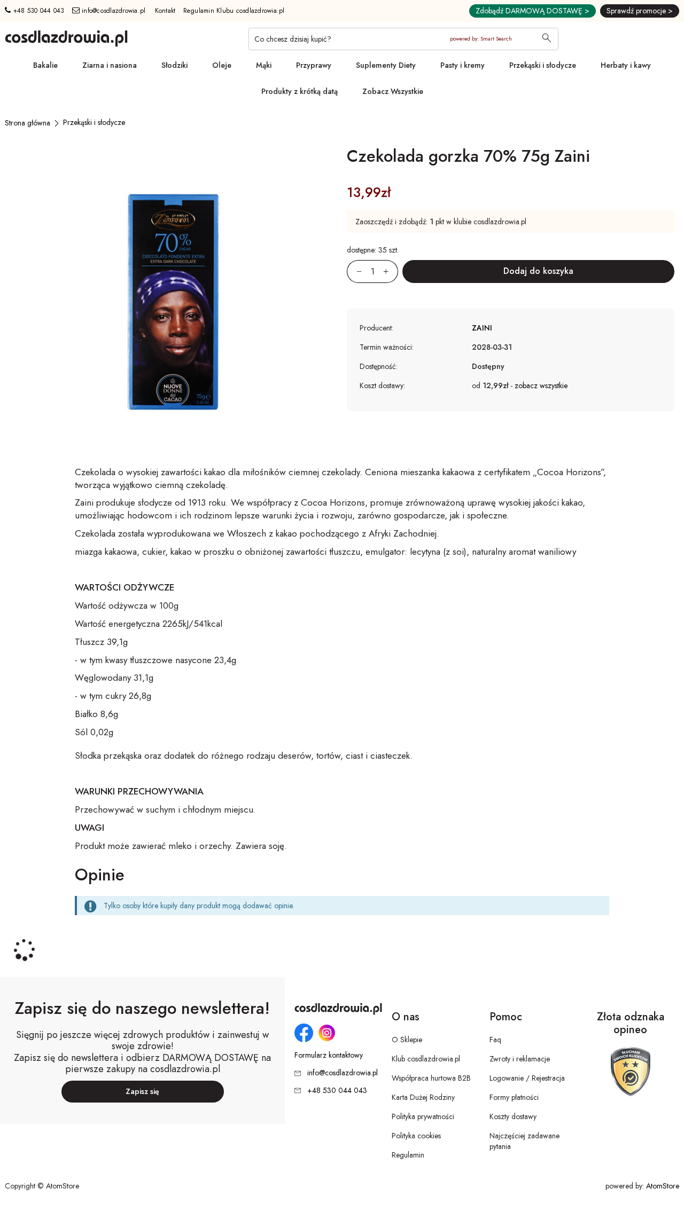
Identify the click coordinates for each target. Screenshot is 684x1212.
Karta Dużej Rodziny (423, 1097)
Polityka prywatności (423, 1116)
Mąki (263, 65)
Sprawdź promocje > (640, 10)
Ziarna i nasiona (109, 65)
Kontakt (165, 10)
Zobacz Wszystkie (392, 91)
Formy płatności (514, 1097)
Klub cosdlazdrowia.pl (426, 1058)
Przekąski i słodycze (542, 65)
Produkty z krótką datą (299, 91)
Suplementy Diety (386, 65)
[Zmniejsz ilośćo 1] (354, 271)
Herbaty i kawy (626, 65)
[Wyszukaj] (546, 39)
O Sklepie (407, 1039)
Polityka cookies (416, 1135)
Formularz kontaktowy (328, 1055)
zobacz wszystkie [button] (541, 385)
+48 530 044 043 (37, 10)
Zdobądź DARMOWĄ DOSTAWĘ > (532, 10)
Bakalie (45, 65)
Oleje (221, 65)
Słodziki (174, 65)
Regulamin (408, 1155)
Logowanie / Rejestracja (527, 1078)
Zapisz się (142, 1091)
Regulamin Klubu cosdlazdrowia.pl (234, 10)
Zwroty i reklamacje (519, 1058)
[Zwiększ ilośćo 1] (390, 271)
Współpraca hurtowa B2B (431, 1078)
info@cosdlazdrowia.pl (113, 10)
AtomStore (662, 1185)
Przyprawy (313, 65)
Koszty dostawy (513, 1116)
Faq (495, 1039)
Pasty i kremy (462, 65)
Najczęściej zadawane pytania (524, 1141)
